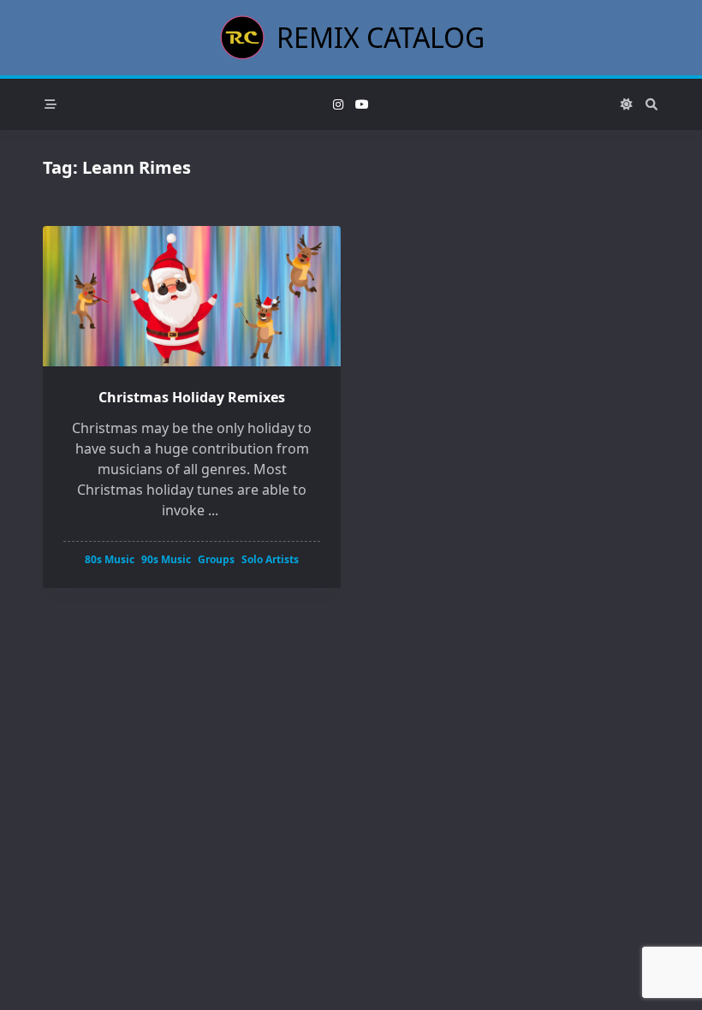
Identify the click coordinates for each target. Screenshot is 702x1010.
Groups (216, 559)
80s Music (109, 559)
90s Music (166, 559)
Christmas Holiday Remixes (191, 397)
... (213, 510)
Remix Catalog (381, 37)
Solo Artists (270, 559)
